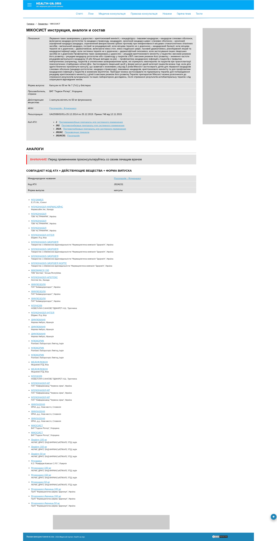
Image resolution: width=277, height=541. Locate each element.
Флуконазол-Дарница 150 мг (46, 496)
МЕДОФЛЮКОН (39, 362)
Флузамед (36, 461)
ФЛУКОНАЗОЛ (38, 214)
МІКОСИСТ (37, 425)
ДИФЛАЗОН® (38, 404)
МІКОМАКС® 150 (40, 270)
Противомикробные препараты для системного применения (91, 122)
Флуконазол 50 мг (40, 482)
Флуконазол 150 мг (41, 475)
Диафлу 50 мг (38, 453)
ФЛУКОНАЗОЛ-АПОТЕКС (44, 277)
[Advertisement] (227, 76)
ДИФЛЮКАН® (38, 319)
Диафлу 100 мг (39, 439)
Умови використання (37, 536)
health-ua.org (49, 4)
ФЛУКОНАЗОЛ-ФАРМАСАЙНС (47, 206)
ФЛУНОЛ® (36, 305)
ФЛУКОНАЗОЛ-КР (40, 383)
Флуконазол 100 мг (41, 468)
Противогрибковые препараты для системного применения (93, 125)
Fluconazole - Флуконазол (62, 108)
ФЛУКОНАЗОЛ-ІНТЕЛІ (42, 235)
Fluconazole (73, 135)
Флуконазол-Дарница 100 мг (46, 489)
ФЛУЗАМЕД (37, 199)
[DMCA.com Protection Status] (220, 537)
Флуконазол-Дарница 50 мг (45, 503)
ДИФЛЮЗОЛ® (38, 284)
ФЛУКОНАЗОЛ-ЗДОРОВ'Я (44, 242)
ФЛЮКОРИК (37, 341)
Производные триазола (77, 132)
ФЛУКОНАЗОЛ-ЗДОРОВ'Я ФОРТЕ (49, 263)
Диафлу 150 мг (39, 446)
